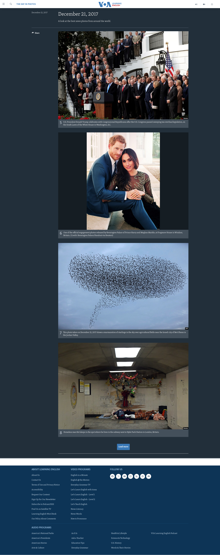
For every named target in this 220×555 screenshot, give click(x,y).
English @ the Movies (80, 480)
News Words (76, 514)
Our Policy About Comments (44, 519)
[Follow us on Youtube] (124, 476)
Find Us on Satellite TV (41, 509)
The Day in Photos (26, 4)
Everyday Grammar (79, 548)
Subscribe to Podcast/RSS (43, 504)
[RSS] (136, 476)
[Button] (35, 33)
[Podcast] (142, 476)
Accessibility (37, 490)
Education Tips (77, 543)
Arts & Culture (38, 548)
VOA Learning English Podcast (164, 533)
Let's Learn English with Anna (84, 490)
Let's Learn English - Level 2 (83, 500)
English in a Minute (79, 475)
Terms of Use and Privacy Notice (46, 485)
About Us (36, 475)
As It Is (74, 533)
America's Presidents (41, 538)
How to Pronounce (79, 519)
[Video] (204, 4)
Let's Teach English (79, 504)
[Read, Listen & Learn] (212, 4)
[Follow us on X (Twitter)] (118, 476)
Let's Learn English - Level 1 (83, 495)
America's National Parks (43, 533)
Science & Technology (120, 538)
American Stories (39, 543)
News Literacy (77, 509)
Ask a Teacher (77, 538)
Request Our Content (41, 495)
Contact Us (36, 480)
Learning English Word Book (44, 514)
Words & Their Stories (120, 548)
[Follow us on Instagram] (130, 476)
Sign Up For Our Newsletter (44, 500)
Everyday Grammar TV (81, 485)
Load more (123, 447)
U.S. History (116, 543)
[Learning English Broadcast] (196, 4)
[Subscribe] (148, 476)
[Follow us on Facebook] (112, 476)
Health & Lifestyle (119, 533)
